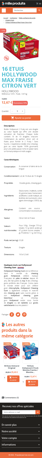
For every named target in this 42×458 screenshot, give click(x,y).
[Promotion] (15, 344)
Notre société (9, 431)
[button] (39, 366)
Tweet (18, 314)
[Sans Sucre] (6, 58)
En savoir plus (9, 424)
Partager (12, 314)
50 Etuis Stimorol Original (11, 367)
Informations (9, 444)
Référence (6, 94)
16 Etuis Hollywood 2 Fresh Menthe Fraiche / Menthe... (30, 369)
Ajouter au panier (21, 118)
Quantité (5, 111)
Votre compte (9, 438)
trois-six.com (28, 455)
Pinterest (24, 314)
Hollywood (10, 91)
